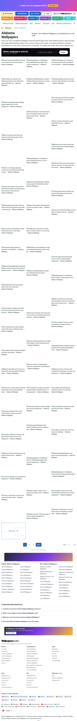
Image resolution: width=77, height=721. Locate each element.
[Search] (69, 13)
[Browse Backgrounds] (25, 18)
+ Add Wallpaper (22, 13)
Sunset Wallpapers (25, 592)
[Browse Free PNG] (62, 18)
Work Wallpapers (45, 595)
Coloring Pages (68, 18)
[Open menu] (74, 14)
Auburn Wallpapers (7, 572)
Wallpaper (25, 704)
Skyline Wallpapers (7, 592)
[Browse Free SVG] (50, 18)
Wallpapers (5, 18)
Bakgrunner (52, 706)
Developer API (56, 680)
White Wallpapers (31, 651)
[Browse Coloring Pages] (74, 18)
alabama (33, 696)
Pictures (32, 18)
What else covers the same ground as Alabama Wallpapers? (21, 617)
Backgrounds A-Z (6, 678)
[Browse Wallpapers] (12, 18)
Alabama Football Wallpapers (45, 568)
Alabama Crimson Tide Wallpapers (47, 577)
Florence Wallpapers (26, 589)
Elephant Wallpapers (46, 592)
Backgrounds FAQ (31, 678)
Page (64, 544)
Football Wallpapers (7, 569)
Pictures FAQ (30, 680)
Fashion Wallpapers (32, 663)
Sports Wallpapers (7, 567)
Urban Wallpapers (25, 567)
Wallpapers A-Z (5, 675)
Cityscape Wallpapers (8, 589)
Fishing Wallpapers (7, 575)
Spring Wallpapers (7, 583)
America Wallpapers (46, 587)
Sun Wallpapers (24, 569)
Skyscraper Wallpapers (27, 583)
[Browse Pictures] (38, 18)
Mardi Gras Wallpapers (65, 582)
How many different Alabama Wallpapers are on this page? (21, 621)
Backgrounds (19, 18)
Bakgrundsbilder (35, 704)
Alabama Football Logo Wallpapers (65, 578)
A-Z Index (4, 649)
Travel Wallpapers (45, 581)
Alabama (6, 696)
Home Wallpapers (25, 575)
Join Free (36, 13)
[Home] (2, 28)
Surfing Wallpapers (64, 596)
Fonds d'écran (33, 706)
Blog (53, 675)
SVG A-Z (3, 682)
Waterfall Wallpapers (26, 572)
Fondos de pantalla (8, 706)
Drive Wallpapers (64, 593)
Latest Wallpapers (6, 656)
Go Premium (9, 13)
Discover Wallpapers (7, 653)
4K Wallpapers (30, 656)
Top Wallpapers (5, 658)
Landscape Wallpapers (46, 584)
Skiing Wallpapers (64, 585)
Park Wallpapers (63, 588)
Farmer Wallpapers (64, 590)
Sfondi (58, 704)
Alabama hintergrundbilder (20, 696)
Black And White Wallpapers (34, 665)
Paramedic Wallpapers (65, 569)
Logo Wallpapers (45, 598)
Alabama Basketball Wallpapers (46, 572)
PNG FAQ (29, 685)
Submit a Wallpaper (57, 678)
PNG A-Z (3, 685)
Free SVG (44, 18)
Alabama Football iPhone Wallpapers (66, 573)
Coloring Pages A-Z (6, 687)
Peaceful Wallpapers (26, 586)
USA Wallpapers (45, 590)
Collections (4, 651)
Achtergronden (21, 706)
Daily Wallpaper (5, 660)
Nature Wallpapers (7, 578)
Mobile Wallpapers (25, 581)
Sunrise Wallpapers (7, 586)
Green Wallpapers (31, 649)
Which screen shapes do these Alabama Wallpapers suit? (20, 613)
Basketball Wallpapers (33, 658)
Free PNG (56, 18)
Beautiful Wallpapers (8, 581)
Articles (3, 663)
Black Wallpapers (31, 667)
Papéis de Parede (48, 704)
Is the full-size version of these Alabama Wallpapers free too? (22, 609)
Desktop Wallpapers (32, 660)
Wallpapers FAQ (31, 675)
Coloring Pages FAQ (32, 687)
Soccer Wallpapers (32, 670)
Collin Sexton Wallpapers (66, 567)
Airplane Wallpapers (32, 653)
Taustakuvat (61, 706)
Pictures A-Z (4, 680)
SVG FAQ (29, 682)
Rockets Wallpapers (26, 578)
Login (47, 13)
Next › (38, 544)
